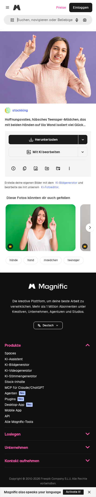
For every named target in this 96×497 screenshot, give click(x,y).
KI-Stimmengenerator (21, 376)
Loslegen (13, 434)
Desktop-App (18, 405)
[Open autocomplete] (10, 20)
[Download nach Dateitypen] (82, 139)
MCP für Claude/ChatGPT (24, 387)
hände (14, 260)
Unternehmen (16, 447)
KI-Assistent (14, 359)
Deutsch (48, 325)
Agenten (14, 393)
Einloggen (81, 7)
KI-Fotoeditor (49, 187)
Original (29, 40)
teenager (74, 260)
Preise (61, 7)
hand (30, 260)
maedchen (51, 260)
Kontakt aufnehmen (22, 460)
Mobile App (13, 410)
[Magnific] (48, 287)
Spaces (10, 353)
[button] (48, 325)
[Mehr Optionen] (69, 168)
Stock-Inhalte (15, 382)
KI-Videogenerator (18, 370)
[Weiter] (90, 227)
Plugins (14, 399)
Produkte (13, 345)
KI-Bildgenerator (66, 183)
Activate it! (73, 492)
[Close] (89, 492)
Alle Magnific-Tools (19, 422)
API (7, 416)
